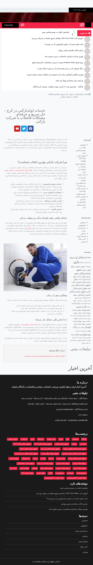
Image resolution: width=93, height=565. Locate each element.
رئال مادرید (76, 303)
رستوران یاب (83, 414)
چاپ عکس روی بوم (53, 403)
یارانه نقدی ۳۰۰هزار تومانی (77, 478)
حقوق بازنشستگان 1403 (22, 444)
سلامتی (83, 233)
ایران (72, 257)
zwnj (89, 257)
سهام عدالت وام (80, 324)
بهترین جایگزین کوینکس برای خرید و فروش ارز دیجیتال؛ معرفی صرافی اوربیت (55, 75)
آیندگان (21, 387)
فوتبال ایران (80, 327)
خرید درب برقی (26, 398)
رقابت (84, 306)
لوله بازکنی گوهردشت (29, 324)
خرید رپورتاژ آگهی (81, 409)
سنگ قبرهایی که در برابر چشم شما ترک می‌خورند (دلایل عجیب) (60, 68)
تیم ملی (83, 444)
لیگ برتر (13, 468)
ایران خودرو (88, 262)
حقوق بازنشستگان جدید (49, 454)
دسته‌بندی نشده (82, 229)
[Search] (27, 25)
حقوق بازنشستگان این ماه (50, 449)
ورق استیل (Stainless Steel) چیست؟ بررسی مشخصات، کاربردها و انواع (57, 62)
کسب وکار (82, 239)
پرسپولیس (85, 334)
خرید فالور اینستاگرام (80, 403)
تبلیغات (88, 267)
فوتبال (88, 327)
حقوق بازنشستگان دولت (77, 458)
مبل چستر (66, 403)
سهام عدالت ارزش (84, 313)
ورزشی (83, 242)
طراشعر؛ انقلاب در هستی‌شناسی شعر (55, 32)
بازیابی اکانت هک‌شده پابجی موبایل (70, 50)
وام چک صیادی (60, 420)
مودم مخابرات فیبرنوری (64, 409)
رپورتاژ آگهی (83, 398)
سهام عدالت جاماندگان (84, 319)
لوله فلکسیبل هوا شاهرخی (78, 420)
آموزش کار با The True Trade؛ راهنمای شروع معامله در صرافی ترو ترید (57, 38)
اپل (76, 257)
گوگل (77, 334)
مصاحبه (77, 331)
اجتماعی (83, 222)
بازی (76, 262)
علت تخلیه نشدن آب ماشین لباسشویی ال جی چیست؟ (64, 44)
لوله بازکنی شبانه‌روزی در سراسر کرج (18, 170)
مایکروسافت (83, 331)
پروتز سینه (73, 398)
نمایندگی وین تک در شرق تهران (55, 398)
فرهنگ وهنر (81, 236)
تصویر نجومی (80, 266)
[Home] (88, 24)
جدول (84, 270)
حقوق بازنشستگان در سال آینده (26, 454)
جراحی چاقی (39, 403)
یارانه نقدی (41, 473)
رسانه (89, 307)
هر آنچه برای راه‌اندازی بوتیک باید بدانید (69, 81)
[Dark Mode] (33, 25)
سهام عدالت (76, 310)
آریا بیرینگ (38, 398)
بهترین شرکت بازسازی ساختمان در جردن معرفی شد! (64, 56)
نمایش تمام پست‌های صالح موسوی (51, 356)
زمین (78, 306)
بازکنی (29, 228)
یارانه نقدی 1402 (81, 338)
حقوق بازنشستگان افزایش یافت (81, 281)
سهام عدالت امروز (63, 463)
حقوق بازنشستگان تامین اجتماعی (74, 454)
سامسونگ (86, 310)
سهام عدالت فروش (63, 468)
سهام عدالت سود (80, 468)
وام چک (31, 403)
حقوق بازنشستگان (61, 444)
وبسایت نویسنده (30, 356)
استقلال (82, 257)
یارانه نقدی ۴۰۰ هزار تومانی (54, 478)
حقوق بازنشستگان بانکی (28, 449)
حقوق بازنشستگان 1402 (43, 444)
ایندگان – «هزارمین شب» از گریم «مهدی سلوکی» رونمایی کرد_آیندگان (58, 87)
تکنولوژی (82, 225)
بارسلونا (82, 262)
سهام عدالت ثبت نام (76, 316)
